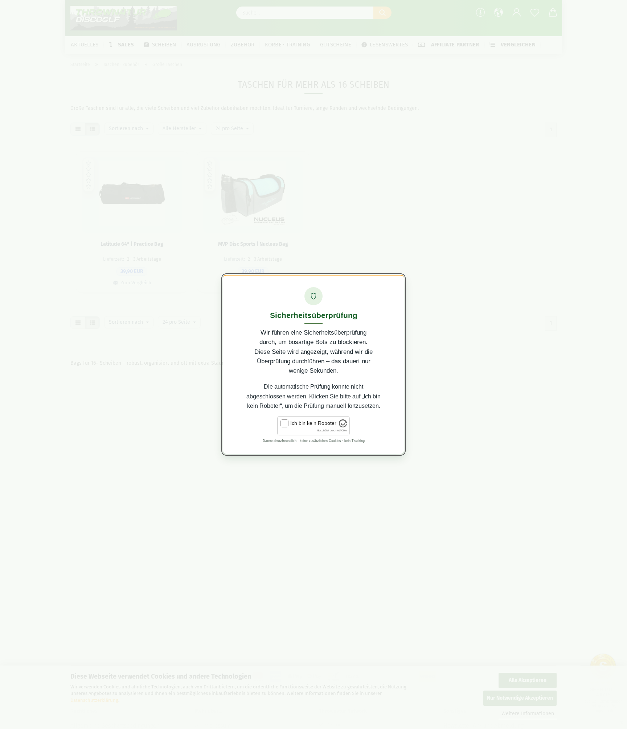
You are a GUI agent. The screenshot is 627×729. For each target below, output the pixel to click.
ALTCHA (342, 430)
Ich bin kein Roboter (313, 423)
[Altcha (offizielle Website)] (343, 425)
